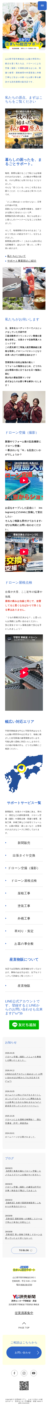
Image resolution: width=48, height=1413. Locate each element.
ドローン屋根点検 (24, 880)
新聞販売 (24, 843)
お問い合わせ (23, 1352)
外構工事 (24, 918)
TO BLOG (24, 1250)
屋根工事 (24, 893)
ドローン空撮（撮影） (24, 868)
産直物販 (24, 985)
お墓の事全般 (24, 943)
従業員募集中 (24, 1313)
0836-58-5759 (26, 1285)
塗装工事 (24, 906)
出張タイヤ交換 (24, 855)
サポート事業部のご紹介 (21, 260)
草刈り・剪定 (24, 931)
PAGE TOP (24, 1328)
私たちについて (16, 256)
